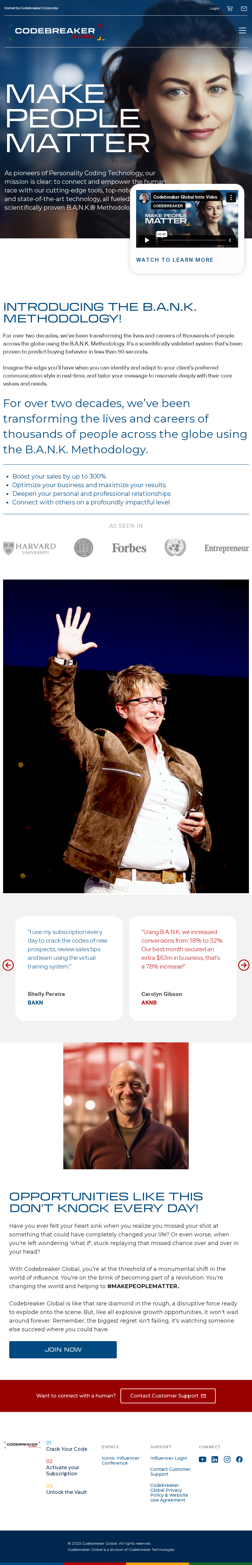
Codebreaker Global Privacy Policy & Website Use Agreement (169, 1492)
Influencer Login (168, 1458)
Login (214, 8)
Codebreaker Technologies (151, 1549)
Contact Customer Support (170, 1471)
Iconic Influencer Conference (121, 1460)
